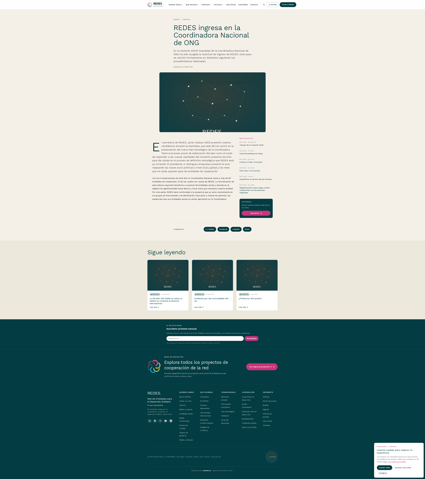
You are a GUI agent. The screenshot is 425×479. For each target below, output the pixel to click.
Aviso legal (180, 457)
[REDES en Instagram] (160, 421)
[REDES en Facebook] (155, 421)
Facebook (223, 229)
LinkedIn (236, 229)
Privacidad (188, 457)
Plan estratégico (228, 412)
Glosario (207, 457)
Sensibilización (248, 419)
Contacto (254, 5)
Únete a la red (185, 401)
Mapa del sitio (216, 457)
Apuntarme (254, 213)
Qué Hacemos (191, 5)
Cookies (196, 457)
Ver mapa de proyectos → (260, 367)
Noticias (177, 19)
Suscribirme (251, 338)
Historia (182, 405)
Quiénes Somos (175, 5)
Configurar (383, 473)
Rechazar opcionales (403, 467)
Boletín (266, 405)
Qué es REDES (185, 397)
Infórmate (206, 5)
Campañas (204, 397)
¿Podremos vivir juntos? (250, 298)
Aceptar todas (384, 467)
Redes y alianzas (186, 440)
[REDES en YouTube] (165, 421)
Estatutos (225, 416)
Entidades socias (186, 414)
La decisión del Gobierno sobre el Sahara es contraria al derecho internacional (166, 301)
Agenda (266, 409)
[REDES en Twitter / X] (149, 421)
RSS (201, 457)
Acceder (273, 4)
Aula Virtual (231, 5)
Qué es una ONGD (249, 427)
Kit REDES (204, 401)
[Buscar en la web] (264, 5)
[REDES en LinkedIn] (171, 421)
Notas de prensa (270, 401)
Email (247, 229)
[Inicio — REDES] (156, 4)
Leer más (154, 307)
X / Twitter (210, 229)
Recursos (218, 5)
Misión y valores (185, 409)
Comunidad (243, 5)
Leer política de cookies (397, 462)
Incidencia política (249, 423)
